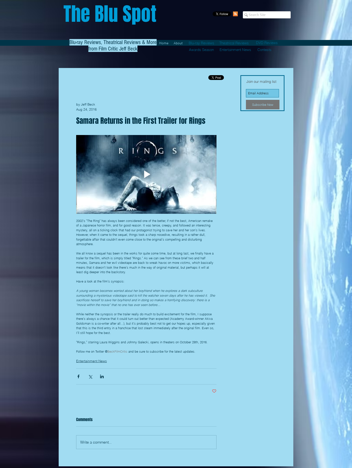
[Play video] (146, 174)
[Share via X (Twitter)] (90, 376)
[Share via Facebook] (78, 376)
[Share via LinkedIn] (102, 376)
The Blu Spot (109, 14)
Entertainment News (91, 361)
